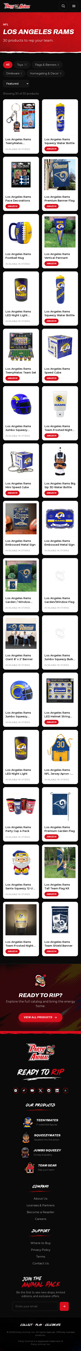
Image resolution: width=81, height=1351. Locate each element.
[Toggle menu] (74, 6)
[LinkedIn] (57, 1090)
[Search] (63, 6)
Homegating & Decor (45, 73)
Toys (22, 64)
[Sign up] (64, 1306)
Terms (40, 1256)
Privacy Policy (40, 1250)
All (7, 64)
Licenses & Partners (40, 1205)
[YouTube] (32, 1090)
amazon (51, 149)
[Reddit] (48, 1090)
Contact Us (41, 1263)
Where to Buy (41, 1243)
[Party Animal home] (17, 6)
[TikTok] (24, 1090)
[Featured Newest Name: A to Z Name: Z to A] (16, 83)
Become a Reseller (40, 1212)
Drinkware (14, 73)
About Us (40, 1198)
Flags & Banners (47, 64)
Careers (40, 1219)
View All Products (38, 1017)
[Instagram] (15, 1090)
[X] (40, 1090)
